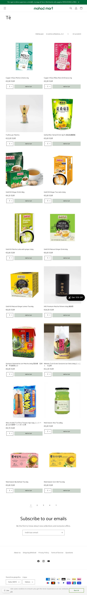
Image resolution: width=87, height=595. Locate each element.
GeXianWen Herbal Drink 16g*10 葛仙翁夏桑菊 (59, 135)
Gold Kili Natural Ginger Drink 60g (56, 249)
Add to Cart (28, 86)
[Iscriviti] (61, 532)
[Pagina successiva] (56, 505)
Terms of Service (57, 552)
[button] (4, 8)
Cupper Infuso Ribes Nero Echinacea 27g (58, 78)
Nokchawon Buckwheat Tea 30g (17, 482)
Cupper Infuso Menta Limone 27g (17, 78)
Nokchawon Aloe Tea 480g (53, 423)
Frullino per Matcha (12, 135)
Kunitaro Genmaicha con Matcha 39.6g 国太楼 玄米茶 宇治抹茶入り (24, 365)
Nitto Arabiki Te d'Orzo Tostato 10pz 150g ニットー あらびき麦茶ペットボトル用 (24, 424)
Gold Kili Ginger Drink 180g (15, 192)
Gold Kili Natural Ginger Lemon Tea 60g (20, 307)
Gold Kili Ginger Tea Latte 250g (55, 192)
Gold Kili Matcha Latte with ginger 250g (20, 249)
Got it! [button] (76, 590)
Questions (69, 552)
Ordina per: (40, 34)
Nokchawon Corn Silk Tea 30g (54, 482)
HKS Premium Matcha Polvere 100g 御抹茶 (58, 307)
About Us (17, 552)
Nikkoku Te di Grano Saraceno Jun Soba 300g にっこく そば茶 (62, 365)
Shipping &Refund (29, 552)
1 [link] (30, 505)
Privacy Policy (44, 552)
